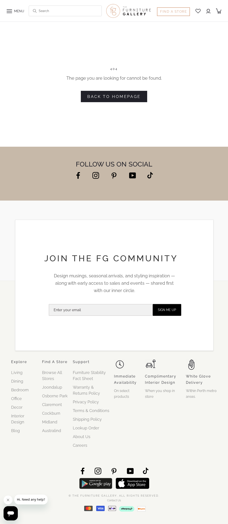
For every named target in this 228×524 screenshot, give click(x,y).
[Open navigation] (9, 11)
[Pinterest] (114, 175)
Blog (15, 430)
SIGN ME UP (167, 310)
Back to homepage (114, 96)
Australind (51, 430)
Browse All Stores (52, 375)
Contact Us (114, 500)
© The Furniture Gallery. (114, 495)
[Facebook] (78, 175)
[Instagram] (95, 175)
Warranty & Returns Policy (86, 390)
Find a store (173, 12)
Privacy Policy (86, 402)
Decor (16, 407)
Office (16, 398)
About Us (81, 436)
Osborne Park (55, 396)
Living (16, 372)
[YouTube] (132, 175)
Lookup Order (86, 428)
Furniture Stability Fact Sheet (89, 375)
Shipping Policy (87, 419)
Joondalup (52, 387)
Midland (49, 422)
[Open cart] (218, 11)
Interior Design (17, 419)
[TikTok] (150, 175)
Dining (17, 381)
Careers (80, 445)
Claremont (52, 404)
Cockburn (51, 413)
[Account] (208, 11)
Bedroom (20, 390)
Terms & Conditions (91, 410)
